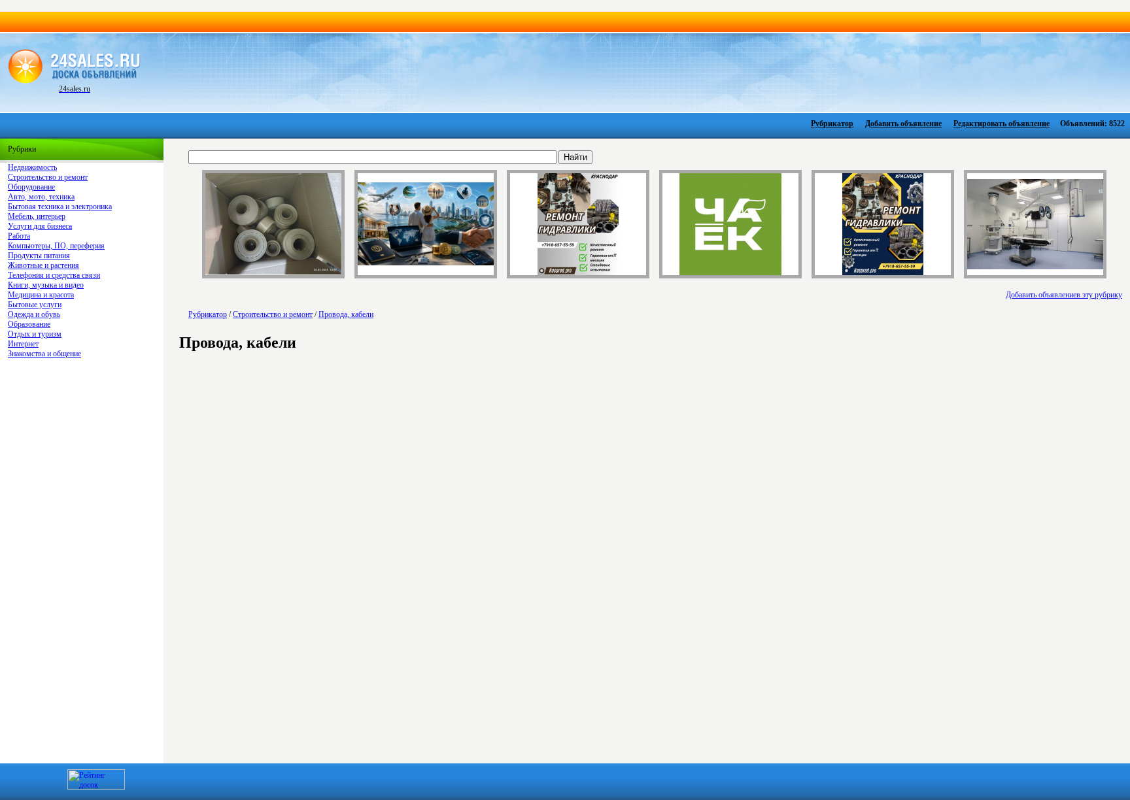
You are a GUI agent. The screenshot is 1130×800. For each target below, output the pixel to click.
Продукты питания (39, 255)
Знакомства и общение (44, 353)
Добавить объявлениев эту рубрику (1064, 294)
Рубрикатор (832, 123)
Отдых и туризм (34, 334)
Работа (19, 236)
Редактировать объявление (1001, 123)
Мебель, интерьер (36, 216)
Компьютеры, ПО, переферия (56, 245)
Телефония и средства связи (54, 275)
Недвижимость (32, 167)
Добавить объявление (903, 123)
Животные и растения (43, 265)
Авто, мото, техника (41, 196)
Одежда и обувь (34, 314)
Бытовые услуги (34, 304)
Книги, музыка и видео (46, 285)
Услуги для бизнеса (40, 226)
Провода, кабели (345, 314)
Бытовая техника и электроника (60, 206)
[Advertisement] (632, 71)
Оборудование (31, 187)
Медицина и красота (41, 294)
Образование (29, 324)
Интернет (23, 343)
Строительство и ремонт (48, 177)
